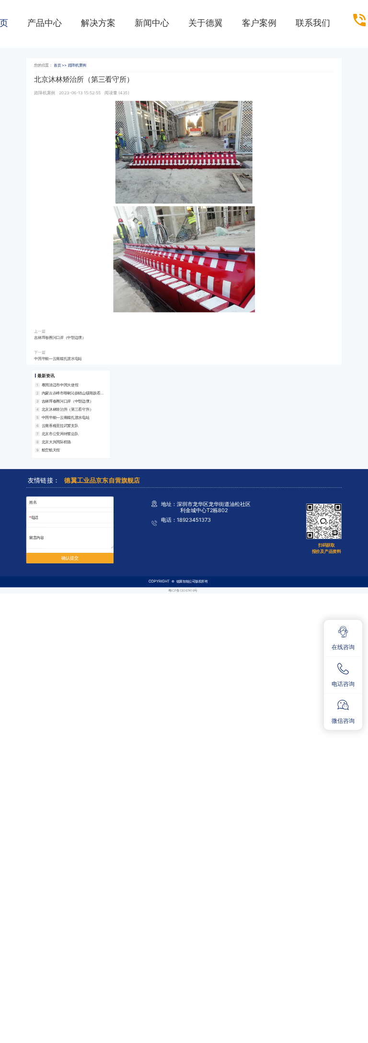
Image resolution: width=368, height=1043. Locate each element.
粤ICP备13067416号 (182, 590)
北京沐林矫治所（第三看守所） (67, 409)
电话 (34, 517)
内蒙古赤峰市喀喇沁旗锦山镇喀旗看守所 (73, 393)
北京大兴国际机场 (56, 441)
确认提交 (69, 558)
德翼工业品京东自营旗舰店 (102, 480)
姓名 (32, 502)
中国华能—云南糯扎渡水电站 (58, 358)
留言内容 (36, 538)
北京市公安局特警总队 (60, 433)
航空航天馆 (51, 450)
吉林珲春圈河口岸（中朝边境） (60, 338)
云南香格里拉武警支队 (60, 425)
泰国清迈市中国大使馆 (60, 384)
